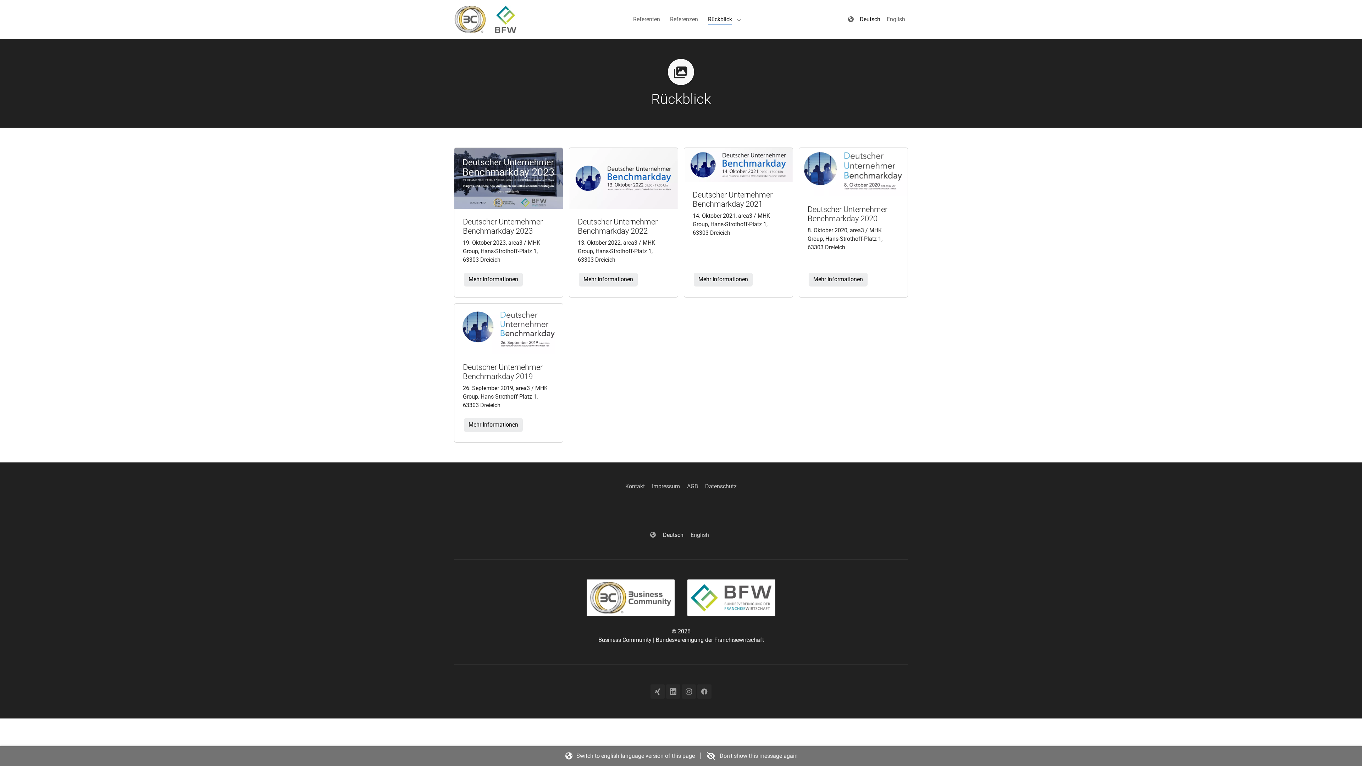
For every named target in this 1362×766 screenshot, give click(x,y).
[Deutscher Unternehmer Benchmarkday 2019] (508, 328)
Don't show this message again (758, 756)
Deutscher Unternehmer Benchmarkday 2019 (503, 372)
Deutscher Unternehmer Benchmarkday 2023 (503, 226)
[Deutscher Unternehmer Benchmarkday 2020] (853, 171)
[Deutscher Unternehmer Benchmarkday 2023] (508, 177)
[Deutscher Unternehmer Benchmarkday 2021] (738, 164)
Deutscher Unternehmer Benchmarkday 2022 (618, 226)
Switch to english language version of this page (635, 756)
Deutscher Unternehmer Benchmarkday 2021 (733, 199)
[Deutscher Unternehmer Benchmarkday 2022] (623, 177)
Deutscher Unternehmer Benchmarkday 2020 (847, 214)
